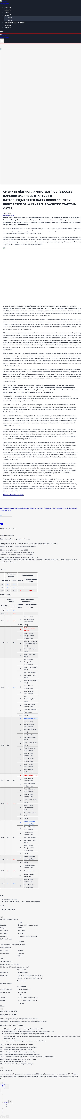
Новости (8, 7)
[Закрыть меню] (0, 1090)
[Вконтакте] (1, 32)
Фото (10, 17)
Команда (8, 10)
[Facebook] (1, 1118)
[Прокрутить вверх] (2, 1086)
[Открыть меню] (2, 40)
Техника (7, 12)
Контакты (8, 27)
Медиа (6, 1102)
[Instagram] (7, 1118)
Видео (10, 20)
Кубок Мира (6, 215)
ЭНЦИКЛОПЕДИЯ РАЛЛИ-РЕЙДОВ (15, 22)
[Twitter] (4, 1118)
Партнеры (8, 25)
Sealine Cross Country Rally (13, 495)
